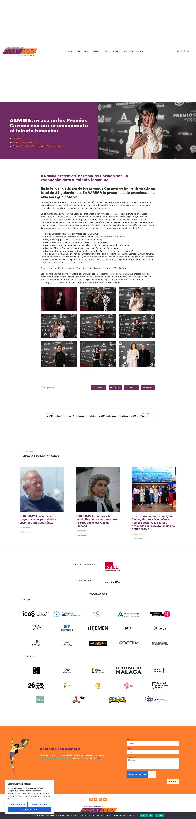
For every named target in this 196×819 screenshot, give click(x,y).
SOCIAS (78, 51)
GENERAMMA (96, 51)
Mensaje (131, 757)
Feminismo (26, 146)
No (151, 815)
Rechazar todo (39, 804)
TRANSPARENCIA (127, 51)
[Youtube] (188, 51)
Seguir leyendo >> (26, 532)
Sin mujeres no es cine (56, 146)
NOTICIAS (116, 51)
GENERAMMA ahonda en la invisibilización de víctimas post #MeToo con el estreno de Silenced (96, 521)
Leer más (159, 815)
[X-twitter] (181, 51)
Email (129, 748)
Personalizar (18, 804)
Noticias (28, 142)
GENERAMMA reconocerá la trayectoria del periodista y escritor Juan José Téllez (38, 519)
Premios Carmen (39, 146)
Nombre (130, 740)
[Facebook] (178, 51)
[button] (98, 387)
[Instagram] (184, 51)
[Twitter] (95, 799)
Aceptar (144, 815)
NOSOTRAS (68, 51)
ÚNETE (86, 51)
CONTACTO (139, 51)
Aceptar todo (29, 809)
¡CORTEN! (107, 51)
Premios (36, 142)
